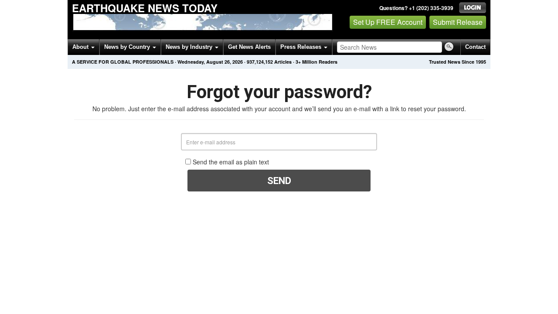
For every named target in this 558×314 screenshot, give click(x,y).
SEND (279, 180)
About (81, 47)
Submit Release (458, 22)
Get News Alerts (249, 47)
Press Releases (301, 47)
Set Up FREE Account (387, 22)
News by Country (128, 47)
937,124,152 (260, 61)
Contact (475, 47)
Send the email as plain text (231, 161)
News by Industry (190, 47)
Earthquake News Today (145, 7)
